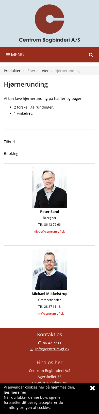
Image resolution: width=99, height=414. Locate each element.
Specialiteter (38, 70)
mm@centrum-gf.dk (50, 313)
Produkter (12, 70)
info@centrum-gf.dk (52, 348)
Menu (17, 54)
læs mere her (15, 392)
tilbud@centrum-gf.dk (49, 231)
